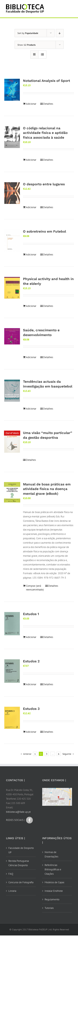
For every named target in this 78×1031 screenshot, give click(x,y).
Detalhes (48, 103)
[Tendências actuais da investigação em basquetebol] (12, 390)
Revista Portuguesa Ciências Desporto (18, 863)
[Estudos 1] (12, 624)
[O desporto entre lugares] (12, 193)
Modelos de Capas (54, 882)
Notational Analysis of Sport (46, 81)
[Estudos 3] (12, 717)
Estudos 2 (31, 661)
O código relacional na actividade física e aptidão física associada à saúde (45, 133)
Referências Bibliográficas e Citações (53, 869)
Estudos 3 (31, 709)
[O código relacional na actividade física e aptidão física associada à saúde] (12, 137)
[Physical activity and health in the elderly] (12, 288)
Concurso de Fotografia (20, 882)
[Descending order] (60, 33)
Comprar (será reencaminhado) (33, 587)
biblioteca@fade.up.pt (18, 812)
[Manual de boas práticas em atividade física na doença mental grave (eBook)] (12, 492)
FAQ (10, 873)
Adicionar (31, 103)
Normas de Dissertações (51, 854)
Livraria (12, 891)
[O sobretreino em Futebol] (12, 240)
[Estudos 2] (12, 671)
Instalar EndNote (54, 891)
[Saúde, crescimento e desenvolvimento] (12, 336)
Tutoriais (49, 908)
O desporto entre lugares (44, 184)
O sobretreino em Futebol (44, 231)
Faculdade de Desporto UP (21, 850)
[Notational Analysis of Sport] (12, 89)
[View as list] (42, 54)
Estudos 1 (31, 614)
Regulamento (52, 899)
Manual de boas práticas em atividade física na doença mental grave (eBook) (47, 489)
